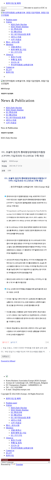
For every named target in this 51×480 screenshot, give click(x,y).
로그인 (9, 453)
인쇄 (47, 342)
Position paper (11, 403)
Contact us (10, 450)
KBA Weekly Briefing (15, 110)
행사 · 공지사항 (12, 425)
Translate (19, 464)
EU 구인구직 (16, 435)
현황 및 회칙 (16, 443)
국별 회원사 (16, 430)
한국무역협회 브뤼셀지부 (22, 448)
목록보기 (5, 356)
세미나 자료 (11, 120)
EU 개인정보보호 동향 (16, 117)
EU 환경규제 (11, 112)
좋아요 (5, 342)
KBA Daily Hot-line (14, 108)
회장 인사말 (16, 440)
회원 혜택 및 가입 (18, 433)
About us (9, 438)
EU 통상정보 (11, 115)
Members (9, 428)
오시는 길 (15, 445)
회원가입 (10, 455)
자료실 (9, 405)
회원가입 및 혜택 (13, 3)
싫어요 (14, 342)
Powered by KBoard (8, 361)
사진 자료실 (11, 123)
